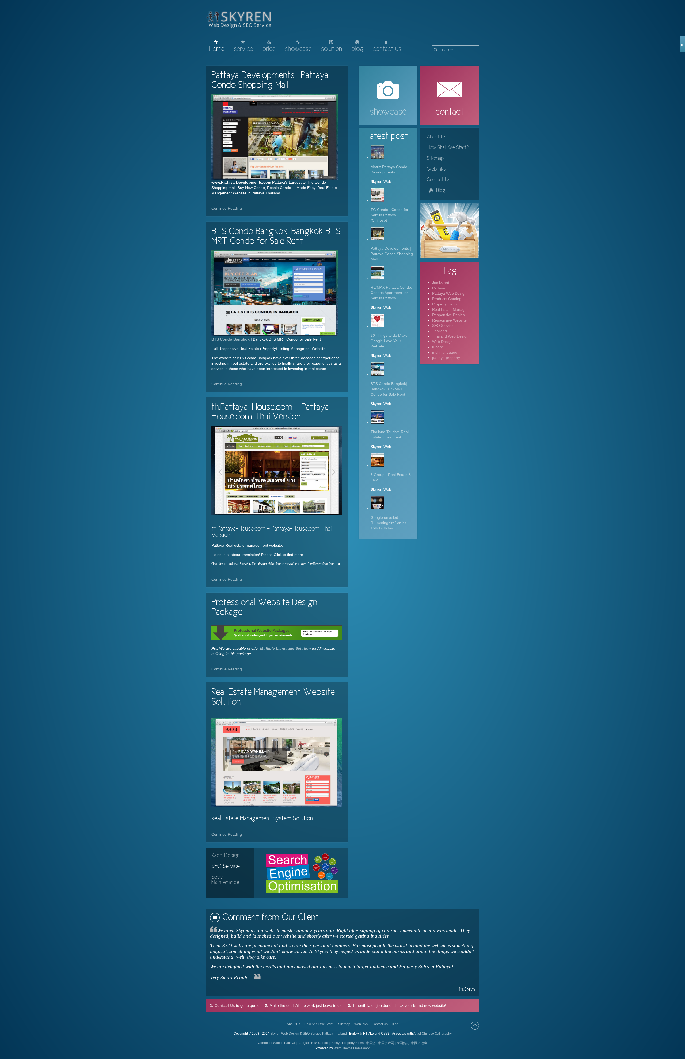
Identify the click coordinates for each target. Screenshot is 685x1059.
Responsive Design (448, 315)
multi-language (444, 352)
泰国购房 (403, 1043)
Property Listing (445, 304)
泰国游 (371, 1043)
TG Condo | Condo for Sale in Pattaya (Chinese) (389, 214)
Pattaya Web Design (449, 293)
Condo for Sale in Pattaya (276, 1043)
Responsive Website (449, 320)
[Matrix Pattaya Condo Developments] (377, 157)
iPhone (438, 347)
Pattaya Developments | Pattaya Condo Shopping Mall (392, 253)
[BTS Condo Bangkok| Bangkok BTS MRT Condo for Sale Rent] (274, 293)
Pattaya (438, 288)
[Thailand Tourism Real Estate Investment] (377, 422)
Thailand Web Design (450, 336)
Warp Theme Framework (352, 1048)
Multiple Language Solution (285, 648)
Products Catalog (446, 299)
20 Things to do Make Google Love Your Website (389, 340)
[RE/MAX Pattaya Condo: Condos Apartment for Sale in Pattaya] (377, 278)
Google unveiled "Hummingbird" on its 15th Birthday (388, 522)
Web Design (442, 341)
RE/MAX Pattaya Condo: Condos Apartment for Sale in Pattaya (391, 292)
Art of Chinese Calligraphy (432, 1033)
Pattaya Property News (347, 1043)
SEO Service (443, 325)
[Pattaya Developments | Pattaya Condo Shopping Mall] (274, 137)
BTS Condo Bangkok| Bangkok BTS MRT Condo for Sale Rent (389, 388)
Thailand (439, 331)
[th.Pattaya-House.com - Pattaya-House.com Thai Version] (276, 470)
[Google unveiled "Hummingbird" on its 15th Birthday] (377, 508)
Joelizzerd (440, 283)
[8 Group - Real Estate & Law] (377, 465)
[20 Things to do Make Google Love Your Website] (377, 326)
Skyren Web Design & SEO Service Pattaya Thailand (308, 1033)
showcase (388, 112)
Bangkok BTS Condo (313, 1043)
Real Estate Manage (449, 309)
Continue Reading (226, 208)
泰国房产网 (386, 1043)
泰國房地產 (419, 1043)
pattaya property (446, 357)
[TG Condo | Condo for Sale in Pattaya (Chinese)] (377, 200)
